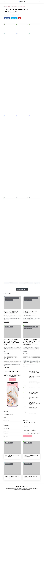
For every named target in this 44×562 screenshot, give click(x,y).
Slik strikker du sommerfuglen (30, 311)
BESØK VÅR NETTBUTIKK (22, 486)
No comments (15, 14)
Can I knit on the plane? (10, 357)
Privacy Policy (36, 433)
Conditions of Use (30, 433)
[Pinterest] (29, 422)
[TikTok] (34, 422)
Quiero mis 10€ (27, 435)
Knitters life (21, 6)
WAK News (6, 436)
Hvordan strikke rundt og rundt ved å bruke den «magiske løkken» (31, 342)
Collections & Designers (10, 6)
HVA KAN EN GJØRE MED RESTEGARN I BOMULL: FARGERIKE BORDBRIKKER (11, 342)
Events (5, 417)
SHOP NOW (12, 379)
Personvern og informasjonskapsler (24, 489)
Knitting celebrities (31, 357)
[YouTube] (32, 422)
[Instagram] (27, 422)
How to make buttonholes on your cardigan (34, 403)
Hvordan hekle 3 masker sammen (11, 311)
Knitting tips (6, 431)
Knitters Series (7, 428)
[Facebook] (24, 422)
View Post (6, 321)
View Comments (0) (22, 289)
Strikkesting (8, 442)
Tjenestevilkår (16, 489)
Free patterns (6, 420)
